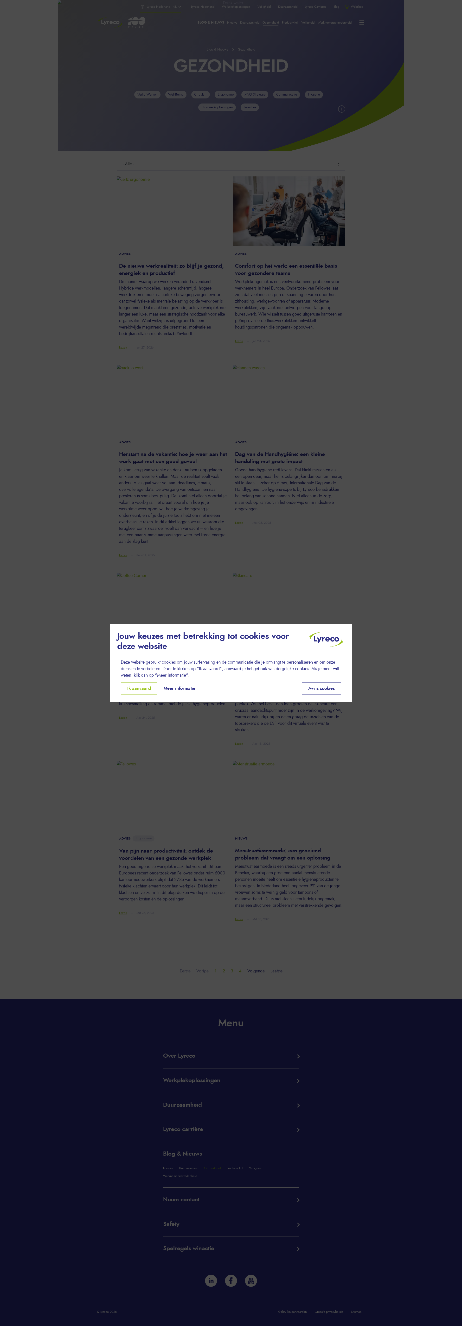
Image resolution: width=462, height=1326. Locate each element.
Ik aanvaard (139, 688)
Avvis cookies (321, 688)
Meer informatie (179, 688)
